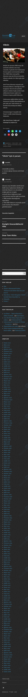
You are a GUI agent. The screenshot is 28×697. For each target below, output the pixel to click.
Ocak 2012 (7, 593)
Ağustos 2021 (7, 374)
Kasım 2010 (7, 621)
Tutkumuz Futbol (20, 330)
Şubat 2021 (7, 387)
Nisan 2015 (7, 524)
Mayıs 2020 (7, 402)
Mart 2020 (7, 406)
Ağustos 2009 (8, 652)
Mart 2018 (7, 454)
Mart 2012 (7, 589)
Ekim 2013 (7, 562)
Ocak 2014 (7, 555)
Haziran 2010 (7, 631)
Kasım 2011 (7, 598)
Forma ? (6, 301)
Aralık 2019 (7, 412)
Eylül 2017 (7, 467)
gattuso (9, 144)
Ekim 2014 (7, 537)
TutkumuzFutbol (17, 320)
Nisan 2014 (7, 549)
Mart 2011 (6, 612)
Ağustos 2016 (8, 494)
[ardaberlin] (14, 55)
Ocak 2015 (7, 530)
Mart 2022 (7, 359)
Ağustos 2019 (8, 421)
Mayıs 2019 (7, 427)
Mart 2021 (7, 385)
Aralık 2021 (7, 366)
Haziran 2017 (7, 473)
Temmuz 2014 (8, 543)
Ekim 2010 (7, 623)
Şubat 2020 (7, 408)
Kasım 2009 (7, 646)
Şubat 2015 (7, 528)
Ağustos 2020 (8, 397)
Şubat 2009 (7, 665)
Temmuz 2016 (8, 496)
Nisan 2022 (7, 357)
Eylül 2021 (7, 372)
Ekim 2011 (7, 600)
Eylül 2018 (7, 444)
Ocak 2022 (7, 364)
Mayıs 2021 (7, 381)
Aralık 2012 (7, 583)
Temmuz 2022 (8, 351)
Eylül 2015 (7, 513)
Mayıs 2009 (7, 659)
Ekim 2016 (7, 490)
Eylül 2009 (7, 650)
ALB (20, 143)
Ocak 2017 (7, 484)
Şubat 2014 (7, 553)
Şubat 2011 (7, 614)
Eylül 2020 (7, 395)
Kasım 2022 (7, 343)
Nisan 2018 (7, 452)
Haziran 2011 (7, 606)
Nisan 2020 (7, 404)
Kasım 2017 (7, 463)
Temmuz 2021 (8, 376)
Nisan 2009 (7, 661)
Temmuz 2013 (8, 568)
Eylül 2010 (7, 625)
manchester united (16, 144)
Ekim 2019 (7, 416)
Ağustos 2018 (7, 446)
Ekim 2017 (7, 465)
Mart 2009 (7, 663)
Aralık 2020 (7, 389)
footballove (8, 143)
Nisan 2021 (7, 383)
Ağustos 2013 (7, 566)
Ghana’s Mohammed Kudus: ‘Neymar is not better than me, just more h (14, 290)
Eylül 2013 (7, 564)
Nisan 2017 (7, 477)
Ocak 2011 (6, 617)
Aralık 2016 (7, 486)
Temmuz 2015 (8, 518)
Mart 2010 (7, 638)
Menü (23, 36)
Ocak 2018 (7, 459)
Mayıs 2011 (7, 608)
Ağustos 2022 (8, 349)
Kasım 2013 (7, 560)
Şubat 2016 (7, 507)
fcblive (4, 144)
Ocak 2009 (7, 667)
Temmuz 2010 (8, 629)
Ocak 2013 (7, 581)
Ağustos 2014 (7, 541)
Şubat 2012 (7, 591)
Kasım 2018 (7, 440)
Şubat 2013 (7, 579)
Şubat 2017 (7, 482)
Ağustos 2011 (7, 602)
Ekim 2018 (7, 442)
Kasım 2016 (7, 488)
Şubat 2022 (7, 362)
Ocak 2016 (7, 509)
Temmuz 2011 (8, 604)
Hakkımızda (5, 679)
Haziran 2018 (7, 448)
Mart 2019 (7, 431)
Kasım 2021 (7, 368)
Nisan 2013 (7, 574)
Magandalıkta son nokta (11, 326)
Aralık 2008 (7, 669)
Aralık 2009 (7, 644)
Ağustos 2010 (7, 627)
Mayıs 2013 (7, 572)
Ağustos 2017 (7, 469)
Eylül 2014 (7, 539)
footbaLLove (5, 692)
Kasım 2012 (7, 585)
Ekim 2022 (7, 345)
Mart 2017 (7, 480)
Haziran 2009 (8, 657)
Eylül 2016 (7, 492)
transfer (9, 146)
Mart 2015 (7, 526)
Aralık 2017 (7, 461)
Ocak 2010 (7, 642)
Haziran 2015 (7, 520)
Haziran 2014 (7, 545)
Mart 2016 (7, 505)
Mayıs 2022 (7, 355)
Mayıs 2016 (7, 501)
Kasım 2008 (7, 671)
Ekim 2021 (7, 370)
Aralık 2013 (7, 558)
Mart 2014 (7, 551)
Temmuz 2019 (8, 423)
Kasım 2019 (7, 414)
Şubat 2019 (7, 433)
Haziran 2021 (7, 378)
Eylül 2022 (7, 347)
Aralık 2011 (7, 596)
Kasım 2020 (7, 391)
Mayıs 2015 (7, 522)
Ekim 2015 (7, 511)
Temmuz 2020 (8, 400)
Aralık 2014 (7, 532)
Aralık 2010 (7, 619)
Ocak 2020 (7, 410)
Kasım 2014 (7, 534)
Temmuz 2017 (8, 471)
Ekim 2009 (7, 648)
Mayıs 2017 (7, 475)
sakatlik (5, 146)
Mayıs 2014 (7, 547)
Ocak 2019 (7, 435)
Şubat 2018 (7, 456)
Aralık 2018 (7, 437)
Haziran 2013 (7, 570)
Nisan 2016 (7, 503)
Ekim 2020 (7, 393)
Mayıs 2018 (7, 450)
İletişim (4, 682)
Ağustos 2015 (7, 515)
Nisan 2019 (7, 429)
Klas (5, 286)
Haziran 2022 (8, 353)
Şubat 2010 (7, 640)
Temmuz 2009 (8, 655)
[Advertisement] (14, 17)
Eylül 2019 (7, 418)
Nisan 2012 (7, 587)
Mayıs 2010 (7, 633)
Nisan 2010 (7, 636)
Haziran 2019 (7, 425)
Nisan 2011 (7, 610)
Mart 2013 (7, 577)
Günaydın (6, 299)
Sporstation (20, 315)
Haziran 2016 (7, 499)
